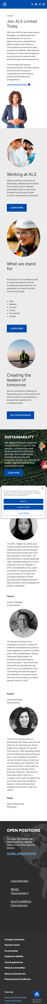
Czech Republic (19, 880)
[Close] (42, 488)
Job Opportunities (17, 85)
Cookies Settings (23, 513)
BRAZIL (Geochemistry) (20, 891)
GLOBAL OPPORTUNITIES (21, 853)
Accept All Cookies (23, 507)
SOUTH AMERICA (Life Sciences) (21, 903)
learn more (16, 207)
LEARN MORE (16, 328)
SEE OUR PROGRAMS (20, 415)
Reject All (23, 501)
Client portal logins (13, 1001)
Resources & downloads (15, 997)
